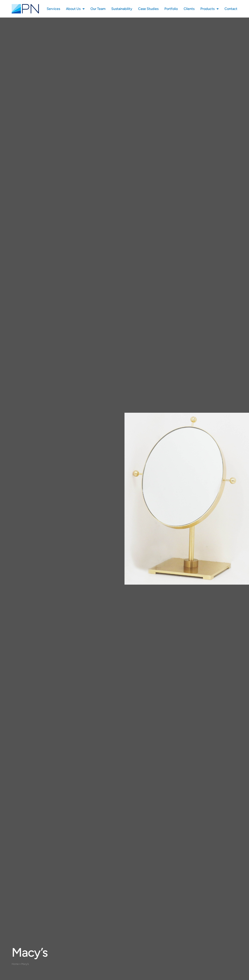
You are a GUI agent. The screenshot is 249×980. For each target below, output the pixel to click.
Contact (230, 9)
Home (15, 963)
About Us (73, 9)
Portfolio (171, 9)
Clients (189, 9)
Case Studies (148, 9)
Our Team (97, 9)
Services (53, 9)
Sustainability (121, 9)
